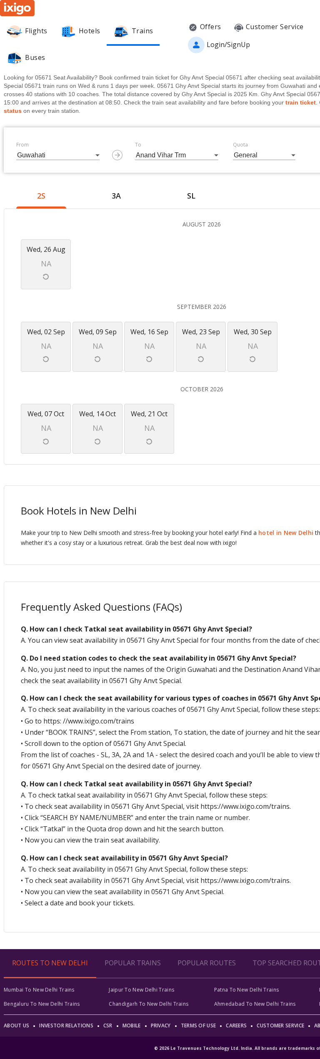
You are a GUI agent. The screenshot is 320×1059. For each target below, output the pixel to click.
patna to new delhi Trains (246, 989)
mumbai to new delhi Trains (39, 989)
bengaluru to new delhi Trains (42, 1003)
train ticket (300, 102)
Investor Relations (66, 1025)
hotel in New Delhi (285, 533)
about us (16, 1025)
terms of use (198, 1025)
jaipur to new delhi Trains (141, 989)
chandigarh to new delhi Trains (148, 1003)
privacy (161, 1025)
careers (236, 1025)
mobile (131, 1025)
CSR (107, 1025)
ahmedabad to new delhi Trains (255, 1003)
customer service (280, 1025)
